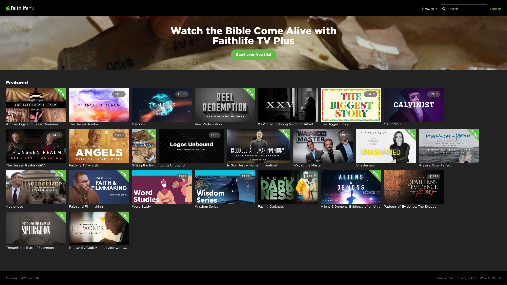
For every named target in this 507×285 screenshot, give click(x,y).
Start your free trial (253, 54)
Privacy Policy (466, 278)
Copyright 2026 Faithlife (23, 278)
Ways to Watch (490, 278)
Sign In (495, 9)
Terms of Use (444, 278)
